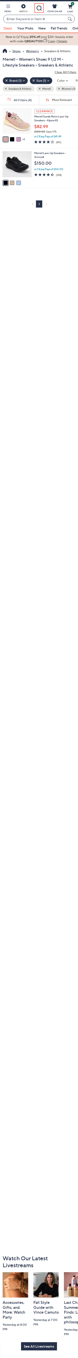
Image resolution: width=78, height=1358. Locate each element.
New (42, 28)
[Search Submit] (70, 19)
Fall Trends (59, 28)
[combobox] (34, 19)
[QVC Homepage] (5, 51)
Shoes (16, 51)
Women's (32, 51)
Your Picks (25, 28)
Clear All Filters (65, 72)
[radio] (5, 139)
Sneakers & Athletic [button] (19, 88)
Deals (7, 28)
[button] (7, 9)
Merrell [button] (46, 88)
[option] (39, 39)
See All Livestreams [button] (39, 1346)
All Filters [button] (22, 100)
